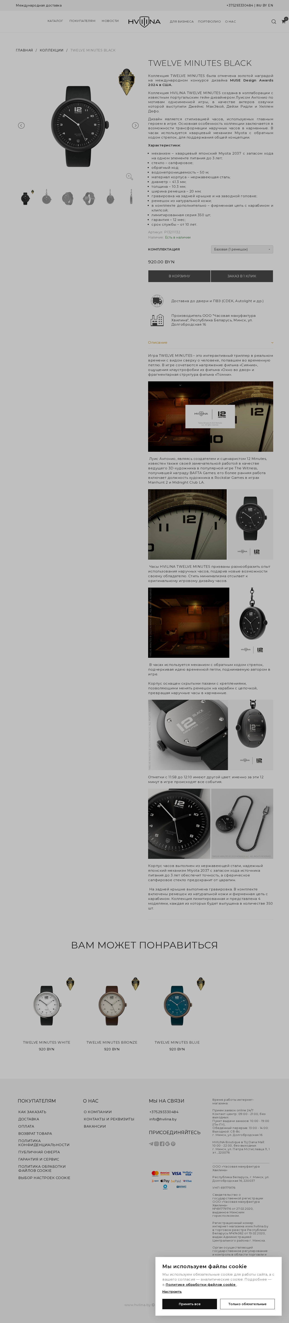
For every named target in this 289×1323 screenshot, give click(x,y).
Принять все (190, 1304)
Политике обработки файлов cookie (201, 1284)
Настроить (172, 1291)
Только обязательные (247, 1304)
